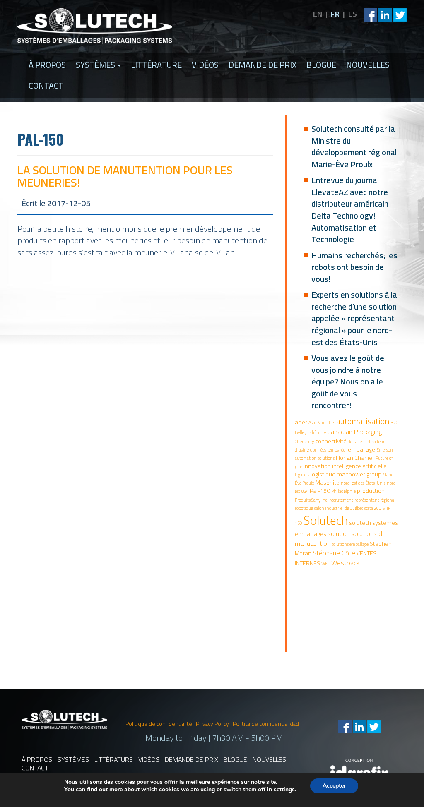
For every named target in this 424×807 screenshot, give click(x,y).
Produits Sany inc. (311, 500)
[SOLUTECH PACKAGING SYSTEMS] (94, 26)
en (317, 14)
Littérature (156, 64)
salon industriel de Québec (338, 508)
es (352, 14)
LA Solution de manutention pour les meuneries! (125, 176)
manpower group (359, 474)
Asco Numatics (321, 422)
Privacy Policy (212, 723)
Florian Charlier (355, 457)
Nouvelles (368, 64)
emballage (361, 449)
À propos (47, 64)
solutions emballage (350, 544)
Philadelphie (343, 491)
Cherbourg (304, 441)
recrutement (341, 500)
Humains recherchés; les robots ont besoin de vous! (354, 266)
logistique (323, 474)
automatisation (362, 421)
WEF (325, 564)
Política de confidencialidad (266, 723)
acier (301, 422)
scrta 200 (372, 508)
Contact (46, 85)
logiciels (302, 475)
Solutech (326, 520)
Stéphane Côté (334, 553)
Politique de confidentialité (158, 723)
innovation (317, 466)
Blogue (321, 64)
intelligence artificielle (359, 466)
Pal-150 (320, 490)
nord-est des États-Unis (363, 483)
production (371, 490)
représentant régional (374, 500)
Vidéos (205, 64)
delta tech (357, 441)
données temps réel (328, 450)
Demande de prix (262, 64)
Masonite (328, 482)
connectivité (331, 441)
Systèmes (96, 64)
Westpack (345, 563)
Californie (317, 432)
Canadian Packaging (354, 431)
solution (339, 533)
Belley (300, 432)
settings (284, 789)
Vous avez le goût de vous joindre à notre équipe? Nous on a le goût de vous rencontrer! (347, 381)
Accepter (334, 786)
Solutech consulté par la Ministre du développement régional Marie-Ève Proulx (354, 146)
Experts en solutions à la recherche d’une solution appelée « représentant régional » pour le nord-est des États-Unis (354, 318)
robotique (304, 508)
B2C (394, 422)
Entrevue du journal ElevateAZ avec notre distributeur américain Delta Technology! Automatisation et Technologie (349, 209)
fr (335, 14)
